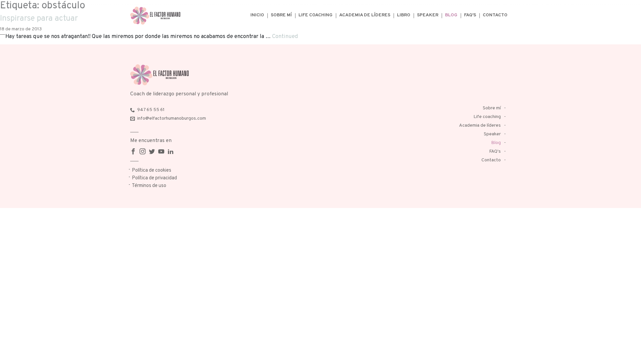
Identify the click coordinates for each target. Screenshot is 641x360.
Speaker (427, 15)
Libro (403, 15)
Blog (451, 15)
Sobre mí (281, 15)
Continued (285, 36)
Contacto (495, 15)
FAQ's (470, 15)
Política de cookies (151, 170)
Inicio (257, 15)
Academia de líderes (364, 15)
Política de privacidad (154, 178)
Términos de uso (149, 186)
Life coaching (315, 15)
